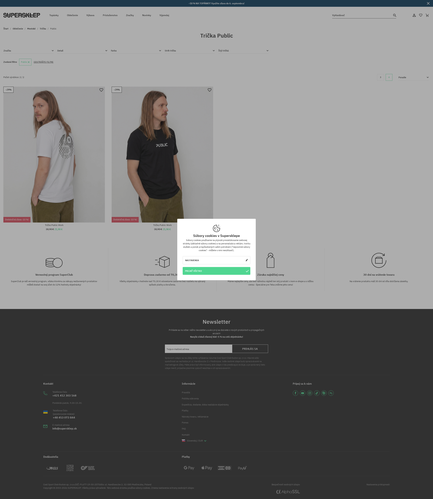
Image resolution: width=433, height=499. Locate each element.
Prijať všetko (193, 270)
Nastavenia (192, 260)
